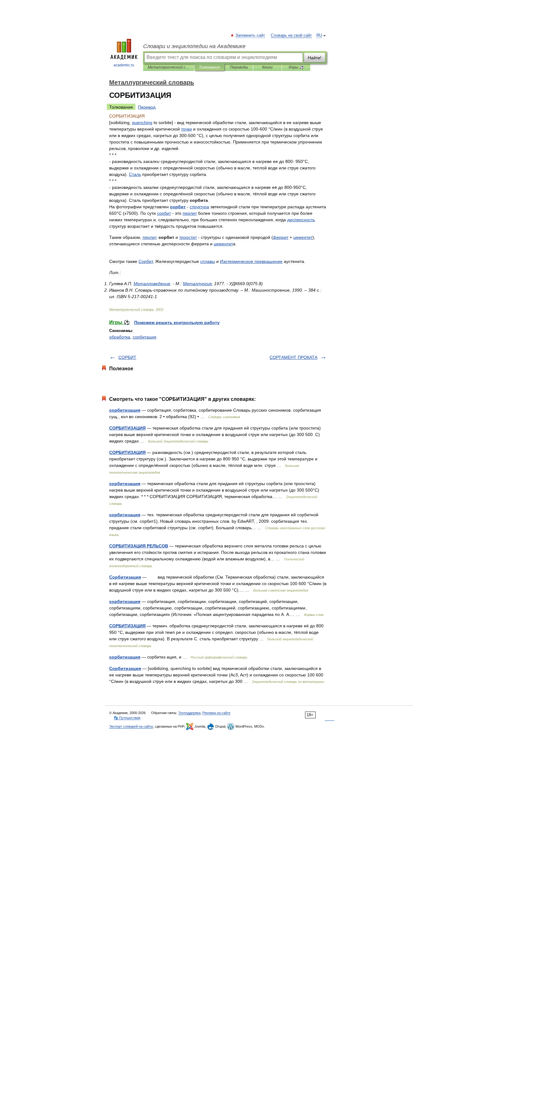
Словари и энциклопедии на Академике (194, 46)
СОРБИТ (127, 357)
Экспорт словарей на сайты (131, 726)
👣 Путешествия (127, 718)
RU (319, 35)
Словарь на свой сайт (291, 35)
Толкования (209, 67)
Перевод (146, 107)
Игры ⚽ (296, 67)
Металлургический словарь (168, 67)
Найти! (314, 57)
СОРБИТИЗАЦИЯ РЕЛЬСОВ (138, 545)
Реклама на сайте (216, 713)
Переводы (239, 67)
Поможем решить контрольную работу (177, 322)
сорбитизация (124, 410)
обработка (119, 337)
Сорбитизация (125, 577)
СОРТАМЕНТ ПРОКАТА (293, 357)
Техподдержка (189, 713)
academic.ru (124, 65)
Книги (267, 67)
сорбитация (144, 337)
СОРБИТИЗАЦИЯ (127, 428)
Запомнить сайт (250, 35)
